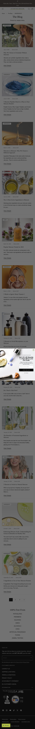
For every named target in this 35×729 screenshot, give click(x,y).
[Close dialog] (33, 350)
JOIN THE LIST (26, 370)
